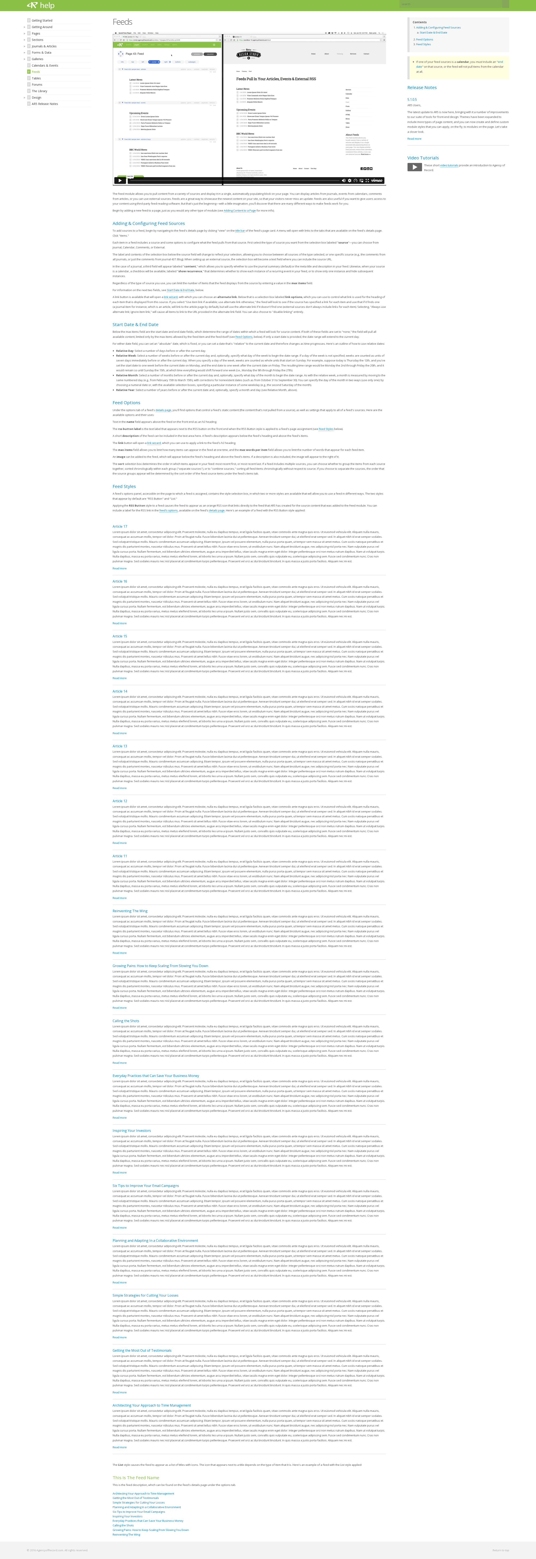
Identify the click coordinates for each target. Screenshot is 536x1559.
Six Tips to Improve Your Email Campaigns (146, 1185)
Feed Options (244, 337)
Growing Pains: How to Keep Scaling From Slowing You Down (160, 965)
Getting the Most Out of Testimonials (142, 1350)
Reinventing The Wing (130, 911)
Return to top (501, 1550)
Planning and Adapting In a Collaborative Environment (155, 1240)
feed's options (168, 510)
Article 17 (120, 526)
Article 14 (120, 691)
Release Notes (422, 87)
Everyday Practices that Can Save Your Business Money (156, 1075)
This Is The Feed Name (136, 1477)
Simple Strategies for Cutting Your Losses (145, 1295)
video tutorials (449, 165)
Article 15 (120, 636)
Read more (120, 568)
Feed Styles (326, 429)
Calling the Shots (126, 1021)
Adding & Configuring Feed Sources (438, 27)
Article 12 (120, 801)
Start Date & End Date (180, 290)
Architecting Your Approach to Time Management (152, 1405)
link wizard (171, 297)
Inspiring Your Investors (132, 1130)
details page (163, 410)
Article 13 (120, 746)
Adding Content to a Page (240, 210)
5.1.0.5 (412, 99)
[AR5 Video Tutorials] (414, 170)
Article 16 (120, 581)
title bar (240, 230)
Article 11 (120, 856)
